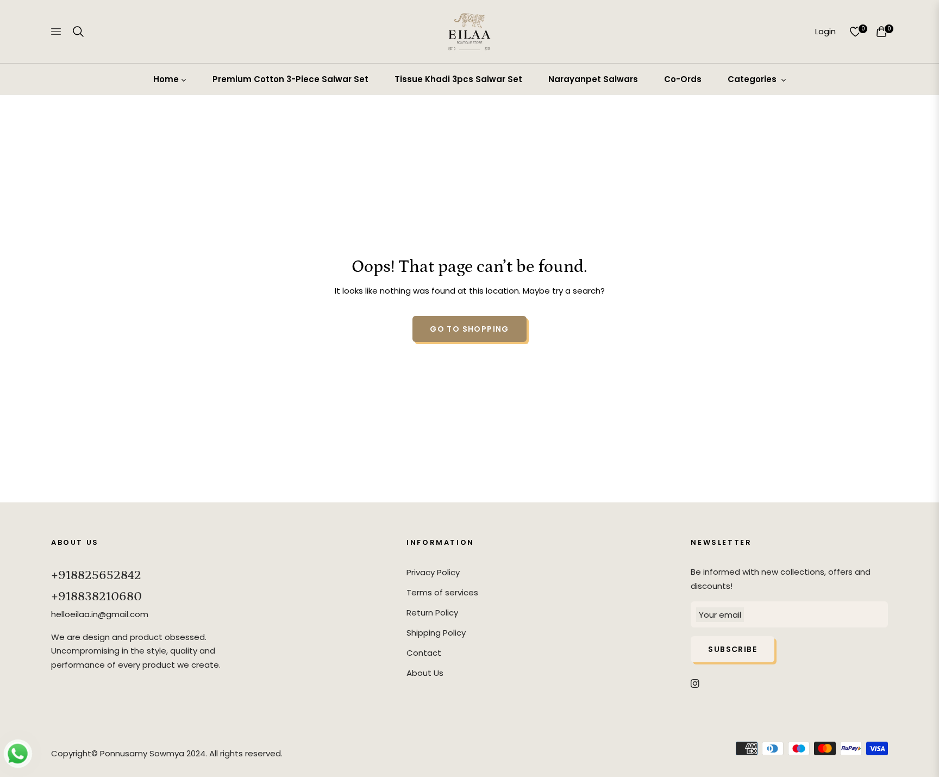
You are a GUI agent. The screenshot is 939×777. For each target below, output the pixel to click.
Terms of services (442, 592)
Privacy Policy (433, 572)
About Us (424, 673)
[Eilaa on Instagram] (695, 682)
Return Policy (432, 612)
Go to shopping (469, 329)
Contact (423, 652)
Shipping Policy (436, 632)
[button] (78, 31)
